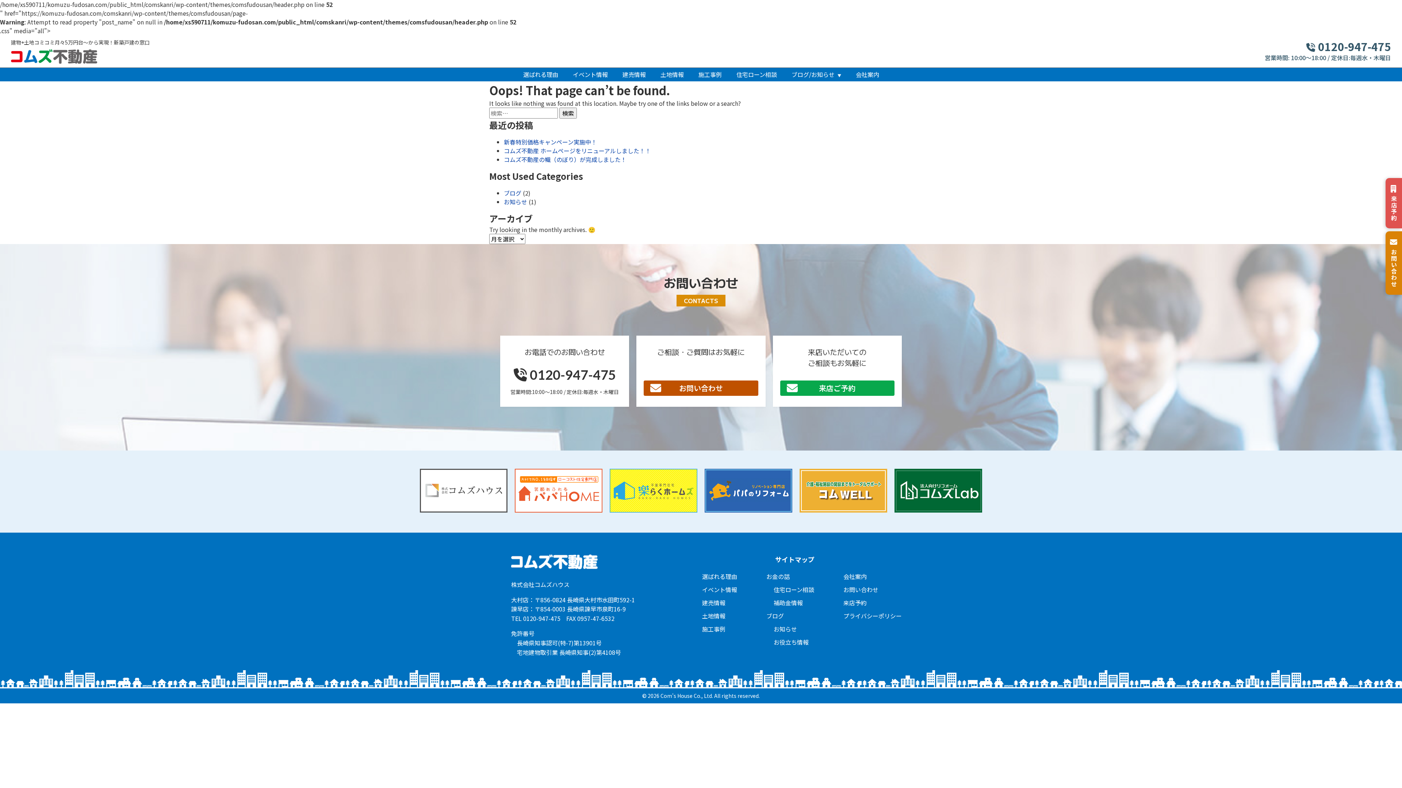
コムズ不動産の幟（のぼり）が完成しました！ (565, 159)
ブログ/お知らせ (813, 74)
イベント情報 (590, 74)
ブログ (512, 193)
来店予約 (855, 602)
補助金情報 (788, 602)
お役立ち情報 (791, 642)
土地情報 (672, 74)
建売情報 (634, 74)
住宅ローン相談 (756, 74)
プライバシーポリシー (872, 615)
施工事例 (710, 74)
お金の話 (778, 576)
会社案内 (867, 74)
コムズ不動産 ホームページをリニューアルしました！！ (577, 150)
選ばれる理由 (540, 74)
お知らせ (515, 201)
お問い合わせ (701, 388)
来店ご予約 (837, 388)
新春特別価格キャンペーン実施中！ (550, 142)
